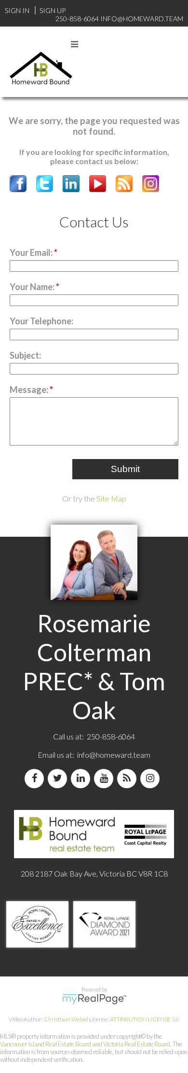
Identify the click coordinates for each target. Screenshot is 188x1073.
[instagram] (151, 778)
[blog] (128, 778)
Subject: (25, 355)
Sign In (17, 10)
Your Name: (33, 286)
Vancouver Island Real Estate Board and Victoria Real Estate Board (85, 1044)
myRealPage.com (94, 999)
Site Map (111, 498)
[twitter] (59, 778)
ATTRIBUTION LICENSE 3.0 (144, 1019)
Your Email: (32, 252)
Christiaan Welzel (66, 1019)
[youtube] (105, 778)
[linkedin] (82, 778)
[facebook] (36, 778)
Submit (125, 469)
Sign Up (53, 10)
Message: (30, 389)
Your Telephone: (41, 321)
